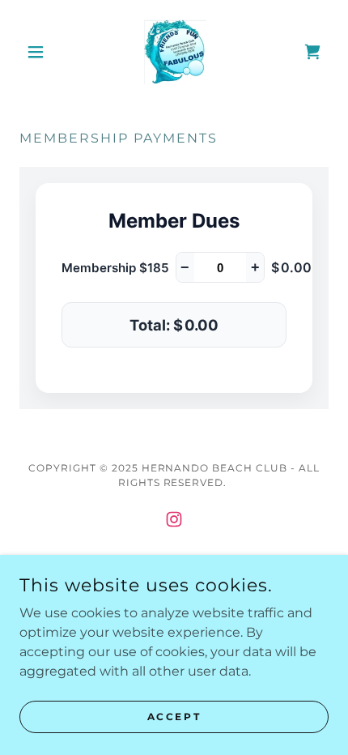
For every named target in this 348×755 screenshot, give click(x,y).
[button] (42, 52)
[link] (174, 51)
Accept (174, 716)
